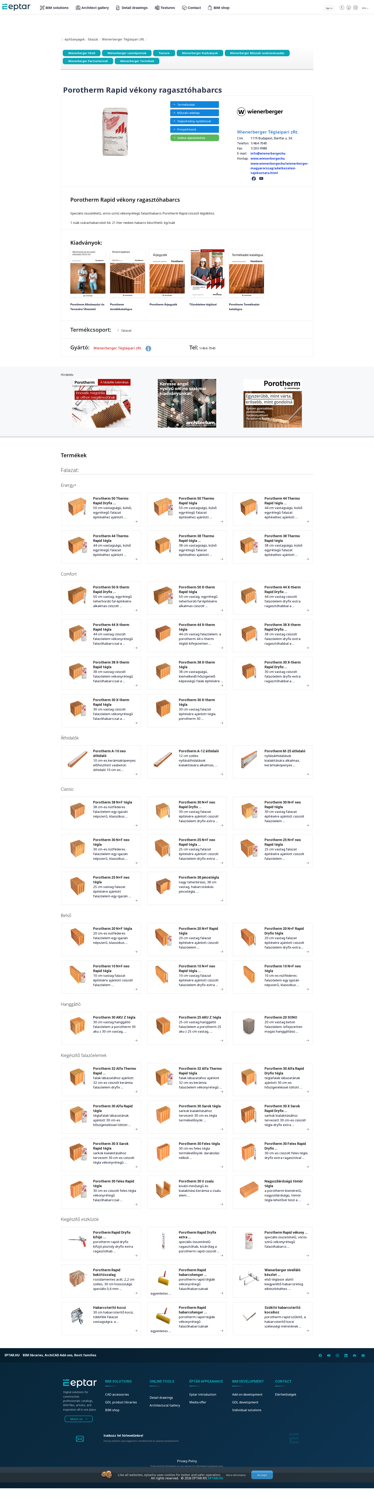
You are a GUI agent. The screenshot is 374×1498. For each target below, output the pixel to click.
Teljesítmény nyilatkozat (194, 121)
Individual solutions (246, 1410)
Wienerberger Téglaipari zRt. (123, 39)
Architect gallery (95, 8)
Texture (164, 53)
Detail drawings (135, 8)
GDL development (245, 1402)
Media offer (197, 1402)
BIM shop (221, 8)
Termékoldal (186, 104)
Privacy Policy (187, 1461)
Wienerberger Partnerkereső (88, 61)
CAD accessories (117, 1394)
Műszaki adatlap (188, 113)
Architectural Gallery (165, 1405)
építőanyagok (74, 39)
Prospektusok (186, 129)
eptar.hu (12, 1355)
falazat (93, 39)
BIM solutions (57, 8)
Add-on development (247, 1394)
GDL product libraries (121, 1402)
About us (76, 1419)
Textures (168, 8)
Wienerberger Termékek (137, 61)
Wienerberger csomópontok (127, 53)
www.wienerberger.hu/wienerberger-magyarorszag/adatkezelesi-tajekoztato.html (280, 168)
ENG (364, 8)
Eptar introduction (202, 1394)
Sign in (329, 8)
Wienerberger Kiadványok (200, 53)
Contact (194, 8)
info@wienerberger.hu (268, 153)
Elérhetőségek (285, 1394)
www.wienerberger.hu (268, 158)
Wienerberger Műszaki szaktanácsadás (257, 53)
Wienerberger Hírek (81, 53)
